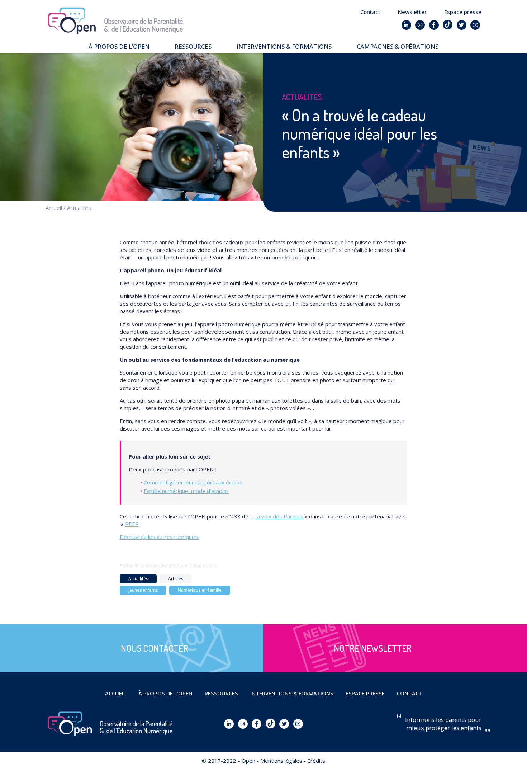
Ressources (193, 46)
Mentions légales (281, 760)
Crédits (316, 760)
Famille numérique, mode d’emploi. (186, 490)
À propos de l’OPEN (119, 46)
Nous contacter (154, 648)
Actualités (79, 207)
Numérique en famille (200, 590)
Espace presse (462, 11)
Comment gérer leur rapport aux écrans (193, 482)
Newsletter (412, 11)
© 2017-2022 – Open (228, 760)
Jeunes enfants (143, 590)
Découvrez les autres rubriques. (159, 536)
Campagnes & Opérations (397, 46)
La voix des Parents (278, 516)
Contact (370, 11)
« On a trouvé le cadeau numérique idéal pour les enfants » (359, 134)
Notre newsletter (373, 648)
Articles (175, 579)
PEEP (132, 523)
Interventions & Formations (284, 46)
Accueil (54, 207)
